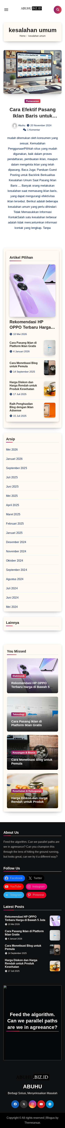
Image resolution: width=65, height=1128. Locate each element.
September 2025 (16, 468)
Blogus (50, 1117)
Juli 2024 (12, 588)
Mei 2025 (12, 495)
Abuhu (21, 125)
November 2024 (16, 551)
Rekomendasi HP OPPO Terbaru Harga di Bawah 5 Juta (30, 327)
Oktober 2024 (14, 560)
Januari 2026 (14, 458)
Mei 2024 (12, 606)
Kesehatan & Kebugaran (27, 791)
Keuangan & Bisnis (24, 752)
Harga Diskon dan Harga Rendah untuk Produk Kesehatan (23, 385)
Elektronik (19, 675)
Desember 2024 (16, 542)
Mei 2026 (12, 449)
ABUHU (32, 1086)
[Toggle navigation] (6, 10)
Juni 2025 (12, 486)
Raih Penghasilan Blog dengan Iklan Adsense (21, 407)
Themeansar (32, 1122)
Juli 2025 (12, 477)
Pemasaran (32, 101)
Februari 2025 (15, 523)
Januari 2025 (14, 532)
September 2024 (16, 569)
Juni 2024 (12, 597)
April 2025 (12, 505)
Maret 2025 (13, 514)
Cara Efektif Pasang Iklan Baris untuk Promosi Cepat (33, 116)
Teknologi (18, 714)
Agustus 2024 (14, 579)
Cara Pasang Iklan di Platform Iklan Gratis (26, 723)
